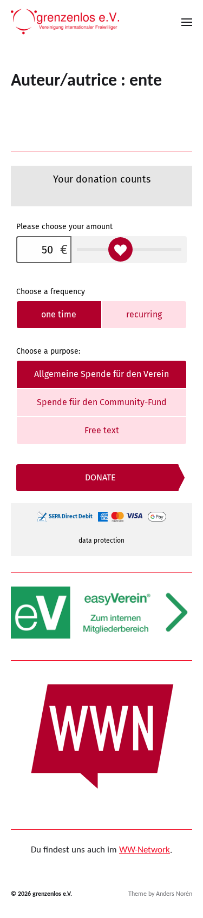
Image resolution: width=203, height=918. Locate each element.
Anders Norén (174, 894)
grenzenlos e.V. (52, 894)
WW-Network (144, 850)
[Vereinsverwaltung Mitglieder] (101, 613)
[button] (187, 21)
